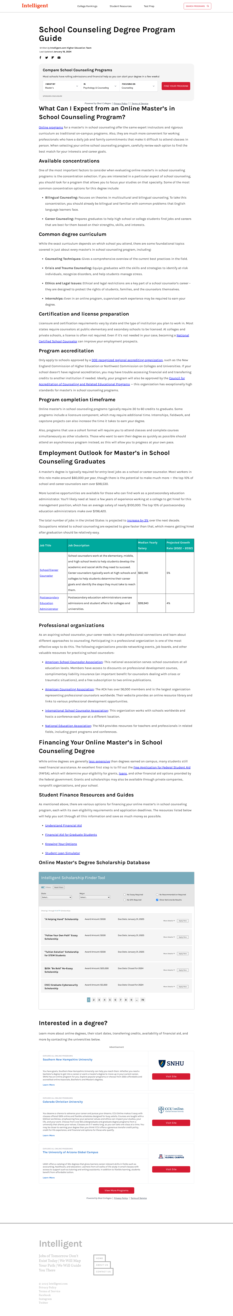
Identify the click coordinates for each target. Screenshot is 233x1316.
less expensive (99, 761)
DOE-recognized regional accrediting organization (127, 360)
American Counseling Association (69, 689)
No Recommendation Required (172, 894)
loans (123, 773)
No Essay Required (135, 894)
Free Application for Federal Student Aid (162, 767)
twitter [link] (46, 57)
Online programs (51, 127)
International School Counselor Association (76, 710)
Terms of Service (49, 1291)
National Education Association (68, 726)
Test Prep (149, 6)
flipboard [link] (53, 57)
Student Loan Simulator (62, 853)
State (43, 893)
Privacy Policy (47, 1288)
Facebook (45, 1295)
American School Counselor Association (74, 662)
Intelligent (35, 6)
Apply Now (183, 921)
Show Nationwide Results (170, 900)
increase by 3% (138, 520)
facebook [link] (40, 57)
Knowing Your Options (61, 844)
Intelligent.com (58, 1284)
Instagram (45, 1299)
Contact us (103, 1271)
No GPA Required (134, 900)
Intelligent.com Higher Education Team (70, 48)
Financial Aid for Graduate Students (71, 834)
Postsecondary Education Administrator (49, 603)
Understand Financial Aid (63, 825)
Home (99, 1258)
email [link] (58, 57)
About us (102, 1265)
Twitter (43, 1303)
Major (82, 893)
